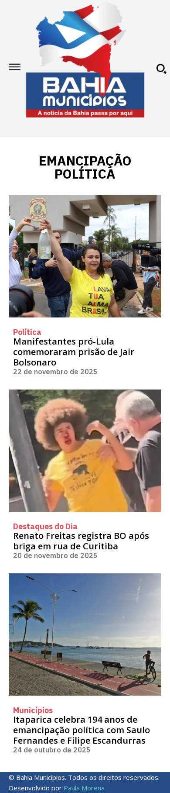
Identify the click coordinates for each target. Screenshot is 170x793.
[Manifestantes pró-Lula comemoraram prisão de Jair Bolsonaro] (85, 256)
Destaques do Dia (45, 527)
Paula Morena (84, 787)
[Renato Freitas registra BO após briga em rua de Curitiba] (85, 451)
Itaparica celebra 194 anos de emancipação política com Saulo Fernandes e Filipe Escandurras (81, 730)
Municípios (33, 710)
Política (27, 332)
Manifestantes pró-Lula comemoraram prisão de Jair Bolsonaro (73, 351)
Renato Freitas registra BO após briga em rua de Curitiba (81, 541)
